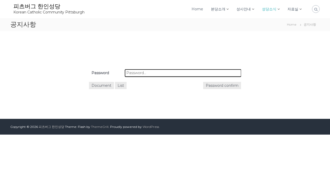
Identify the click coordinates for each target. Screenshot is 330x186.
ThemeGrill (100, 127)
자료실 (292, 9)
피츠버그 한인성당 (36, 6)
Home (197, 9)
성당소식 (269, 9)
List (121, 85)
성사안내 (243, 9)
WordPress (151, 127)
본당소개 (218, 9)
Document (101, 85)
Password (100, 73)
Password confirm (222, 85)
